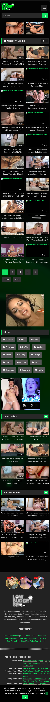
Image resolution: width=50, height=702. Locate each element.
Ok (25, 697)
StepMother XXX (30, 684)
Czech (8, 362)
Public (40, 370)
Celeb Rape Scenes (28, 636)
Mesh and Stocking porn (33, 661)
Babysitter (10, 347)
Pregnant (26, 370)
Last (17, 279)
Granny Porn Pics (35, 681)
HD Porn (22, 362)
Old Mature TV (40, 679)
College (37, 355)
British (8, 355)
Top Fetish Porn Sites (34, 641)
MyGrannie (27, 679)
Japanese (10, 370)
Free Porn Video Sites (38, 638)
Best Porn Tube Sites (18, 638)
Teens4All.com (29, 668)
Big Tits (25, 347)
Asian (35, 339)
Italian (37, 362)
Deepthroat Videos (11, 636)
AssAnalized (28, 671)
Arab (23, 339)
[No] (47, 693)
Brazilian (40, 347)
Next (6, 279)
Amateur (9, 339)
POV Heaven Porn (30, 673)
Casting (22, 355)
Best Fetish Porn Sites (16, 641)
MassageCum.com (36, 663)
